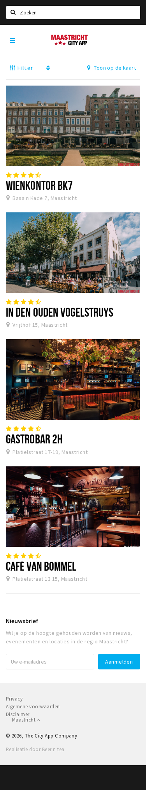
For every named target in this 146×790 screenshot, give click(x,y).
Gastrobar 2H (34, 438)
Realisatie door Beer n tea (35, 749)
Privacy (14, 698)
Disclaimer (18, 714)
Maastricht (24, 719)
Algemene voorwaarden (33, 706)
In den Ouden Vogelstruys (59, 312)
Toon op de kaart (114, 67)
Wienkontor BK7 (39, 185)
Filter (24, 68)
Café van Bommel (41, 566)
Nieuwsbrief (22, 621)
